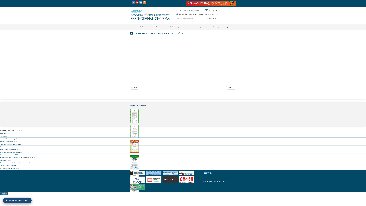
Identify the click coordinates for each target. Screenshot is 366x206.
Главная (133, 27)
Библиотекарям (175, 27)
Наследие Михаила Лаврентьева (10, 144)
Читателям (160, 27)
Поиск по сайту (211, 18)
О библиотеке (145, 27)
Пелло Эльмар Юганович (8, 165)
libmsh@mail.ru (213, 11)
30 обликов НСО (5, 160)
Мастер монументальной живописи (11, 152)
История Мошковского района (9, 139)
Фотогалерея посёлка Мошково (10, 149)
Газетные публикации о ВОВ (9, 155)
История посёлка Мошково (8, 141)
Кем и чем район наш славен (9, 168)
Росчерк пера (4, 147)
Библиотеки (190, 27)
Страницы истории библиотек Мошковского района (16, 163)
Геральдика (3, 136)
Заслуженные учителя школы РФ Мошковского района (17, 157)
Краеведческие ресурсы (221, 27)
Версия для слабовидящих (19, 200)
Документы (204, 27)
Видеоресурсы (4, 133)
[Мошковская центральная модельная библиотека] (133, 2)
